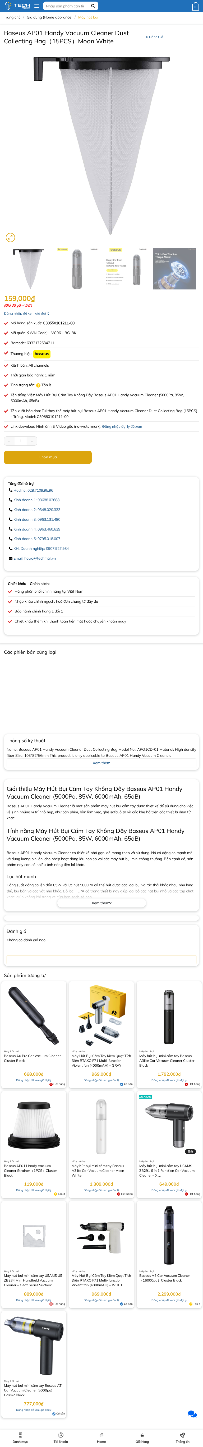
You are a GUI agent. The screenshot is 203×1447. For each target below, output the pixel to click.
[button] (36, 6)
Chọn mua (48, 457)
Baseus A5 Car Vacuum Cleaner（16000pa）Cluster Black (164, 1277)
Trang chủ (12, 17)
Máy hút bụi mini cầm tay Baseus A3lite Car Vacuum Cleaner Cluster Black (167, 1060)
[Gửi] (93, 6)
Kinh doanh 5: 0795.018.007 (36, 538)
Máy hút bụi (88, 17)
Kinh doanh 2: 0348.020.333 (36, 509)
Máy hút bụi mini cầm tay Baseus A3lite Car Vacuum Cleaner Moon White (98, 1170)
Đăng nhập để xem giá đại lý (26, 313)
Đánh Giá (154, 37)
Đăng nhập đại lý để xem (122, 426)
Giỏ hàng (142, 1442)
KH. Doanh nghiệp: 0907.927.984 (41, 548)
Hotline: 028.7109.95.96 (33, 490)
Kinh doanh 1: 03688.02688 (36, 499)
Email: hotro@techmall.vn (34, 558)
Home (101, 1442)
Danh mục (20, 1442)
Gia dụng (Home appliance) (49, 17)
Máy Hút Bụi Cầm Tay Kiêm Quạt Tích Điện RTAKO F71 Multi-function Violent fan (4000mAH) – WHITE (101, 1280)
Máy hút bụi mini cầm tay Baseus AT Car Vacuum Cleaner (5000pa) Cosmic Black (33, 1390)
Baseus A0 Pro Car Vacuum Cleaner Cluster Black (32, 1058)
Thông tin (183, 1442)
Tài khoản (61, 1442)
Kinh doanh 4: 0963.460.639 (36, 529)
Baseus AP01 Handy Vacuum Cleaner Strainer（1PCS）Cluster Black (30, 1170)
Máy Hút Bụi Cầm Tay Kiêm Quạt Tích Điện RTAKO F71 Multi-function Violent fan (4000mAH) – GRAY (101, 1060)
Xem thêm (100, 903)
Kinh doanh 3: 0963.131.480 (36, 519)
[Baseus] (41, 353)
